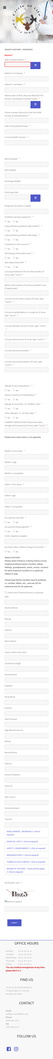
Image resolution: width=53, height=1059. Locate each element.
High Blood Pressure (14, 730)
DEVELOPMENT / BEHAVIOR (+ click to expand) (23, 833)
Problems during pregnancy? (18, 217)
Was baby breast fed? (14, 262)
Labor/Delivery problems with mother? (22, 226)
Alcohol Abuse (11, 607)
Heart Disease (11, 719)
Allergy (8, 618)
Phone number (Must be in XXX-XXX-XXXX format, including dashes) (23, 114)
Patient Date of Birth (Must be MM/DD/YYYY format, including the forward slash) (24, 97)
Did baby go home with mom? (18, 253)
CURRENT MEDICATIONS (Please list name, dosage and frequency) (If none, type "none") (25, 424)
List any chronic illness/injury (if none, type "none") (24, 300)
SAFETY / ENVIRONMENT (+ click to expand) (26, 848)
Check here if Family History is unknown (25, 592)
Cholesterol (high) (13, 663)
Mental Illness (11, 752)
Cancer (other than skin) (16, 652)
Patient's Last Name (13, 84)
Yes (8, 221)
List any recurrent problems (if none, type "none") (23, 363)
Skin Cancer (10, 797)
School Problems (12, 774)
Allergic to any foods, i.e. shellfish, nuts (22, 404)
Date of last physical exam (16, 126)
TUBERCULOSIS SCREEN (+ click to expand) (26, 861)
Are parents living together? (17, 526)
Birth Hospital (11, 158)
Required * (9, 55)
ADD (7, 596)
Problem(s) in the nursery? (17, 244)
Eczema (8, 707)
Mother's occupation (14, 473)
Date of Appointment (14, 59)
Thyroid (8, 819)
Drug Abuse (10, 696)
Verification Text (12, 882)
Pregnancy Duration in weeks (18, 205)
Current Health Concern (15, 137)
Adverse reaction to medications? (20, 394)
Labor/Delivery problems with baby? (21, 235)
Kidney (8, 741)
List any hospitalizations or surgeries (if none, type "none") (25, 314)
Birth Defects (10, 641)
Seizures (9, 785)
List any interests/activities (17, 350)
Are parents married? (14, 517)
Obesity (8, 763)
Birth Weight (10, 170)
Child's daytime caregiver (16, 536)
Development (11, 674)
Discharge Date (11, 192)
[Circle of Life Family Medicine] (26, 19)
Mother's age (10, 462)
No (17, 221)
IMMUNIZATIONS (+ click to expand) (23, 855)
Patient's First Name (14, 73)
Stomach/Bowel (12, 808)
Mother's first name (13, 451)
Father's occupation (14, 506)
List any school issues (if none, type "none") (24, 339)
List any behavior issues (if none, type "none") (25, 325)
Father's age (10, 495)
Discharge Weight (13, 181)
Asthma (8, 630)
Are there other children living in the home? (24, 547)
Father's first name (13, 484)
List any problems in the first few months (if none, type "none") (24, 273)
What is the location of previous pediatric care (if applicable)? (25, 287)
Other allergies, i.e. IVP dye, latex (19, 413)
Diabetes (9, 685)
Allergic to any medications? (17, 385)
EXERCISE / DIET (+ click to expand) (22, 841)
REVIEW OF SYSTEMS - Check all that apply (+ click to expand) (26, 870)
